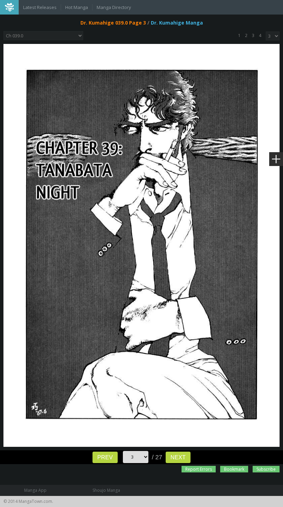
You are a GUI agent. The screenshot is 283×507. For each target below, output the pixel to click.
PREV (105, 457)
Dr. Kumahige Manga (177, 22)
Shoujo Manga (106, 490)
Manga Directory (114, 7)
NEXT (178, 457)
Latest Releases (40, 7)
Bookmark (234, 469)
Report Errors (198, 469)
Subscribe (266, 469)
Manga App (35, 490)
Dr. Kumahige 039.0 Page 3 (113, 22)
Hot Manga (76, 7)
